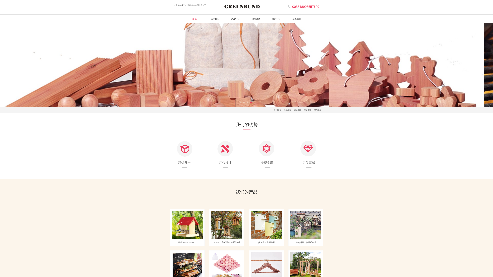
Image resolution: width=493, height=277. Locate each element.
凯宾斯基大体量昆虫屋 (306, 242)
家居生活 (307, 110)
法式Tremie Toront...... (187, 242)
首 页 (194, 19)
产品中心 (235, 19)
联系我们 (296, 19)
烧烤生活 (317, 110)
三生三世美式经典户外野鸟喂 (227, 242)
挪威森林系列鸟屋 (266, 242)
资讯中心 (276, 19)
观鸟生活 (277, 110)
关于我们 (215, 19)
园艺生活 (297, 110)
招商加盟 (256, 19)
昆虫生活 (287, 110)
